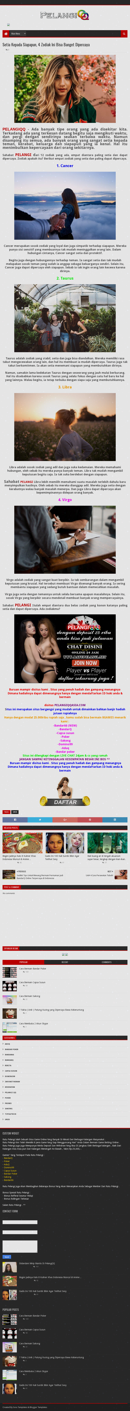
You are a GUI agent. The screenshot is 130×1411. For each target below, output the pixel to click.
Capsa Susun (11, 1071)
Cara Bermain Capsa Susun (32, 982)
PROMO (8, 1103)
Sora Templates (20, 1407)
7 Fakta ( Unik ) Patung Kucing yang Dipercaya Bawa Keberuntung (51, 1010)
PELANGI (23, 155)
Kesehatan (10, 1087)
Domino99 (10, 1076)
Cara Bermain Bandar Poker (32, 968)
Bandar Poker (11, 1049)
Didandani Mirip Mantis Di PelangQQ (37, 1263)
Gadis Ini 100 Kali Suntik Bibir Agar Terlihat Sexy (62, 857)
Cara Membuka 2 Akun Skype (33, 1023)
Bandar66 (9, 1055)
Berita (8, 1066)
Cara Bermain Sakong (29, 996)
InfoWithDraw (12, 1082)
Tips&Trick (10, 1114)
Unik (15, 812)
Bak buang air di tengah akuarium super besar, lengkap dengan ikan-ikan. (107, 857)
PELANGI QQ (10, 1093)
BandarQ (9, 1060)
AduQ (7, 1044)
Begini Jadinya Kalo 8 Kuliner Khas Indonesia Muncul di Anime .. (19, 857)
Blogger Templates (38, 1407)
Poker (8, 1098)
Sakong (9, 1109)
